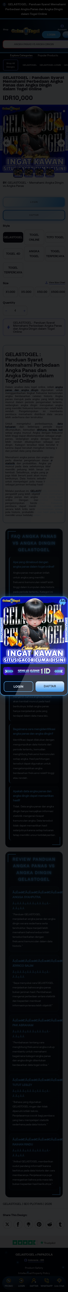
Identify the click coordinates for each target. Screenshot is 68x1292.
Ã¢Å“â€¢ (63, 602)
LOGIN (18, 686)
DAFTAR (50, 686)
